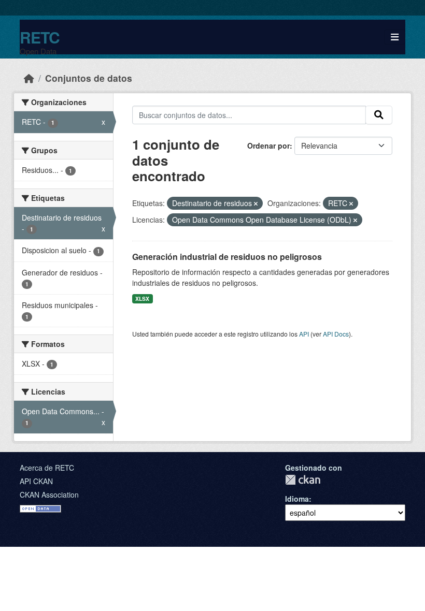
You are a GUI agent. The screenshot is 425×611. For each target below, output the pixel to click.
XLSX (142, 298)
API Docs (336, 333)
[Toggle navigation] (394, 37)
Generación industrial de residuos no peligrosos (227, 257)
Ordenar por (268, 145)
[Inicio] (29, 77)
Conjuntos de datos (88, 77)
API (304, 333)
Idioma (297, 498)
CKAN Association (49, 494)
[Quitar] (256, 203)
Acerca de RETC (47, 467)
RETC (40, 37)
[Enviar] (378, 115)
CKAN (302, 479)
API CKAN (36, 481)
